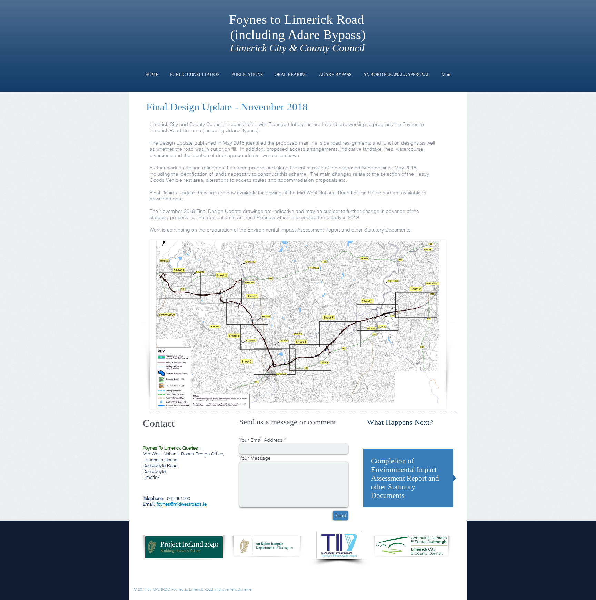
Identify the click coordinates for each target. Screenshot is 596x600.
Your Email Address (261, 439)
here (178, 199)
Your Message (255, 457)
